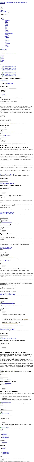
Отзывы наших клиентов (5, 436)
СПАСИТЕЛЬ (7, 31)
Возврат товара (4, 447)
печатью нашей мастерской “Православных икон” (10, 323)
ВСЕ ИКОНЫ (6, 36)
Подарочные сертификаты (5, 452)
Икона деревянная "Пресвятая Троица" (5, 248)
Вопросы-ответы (4, 434)
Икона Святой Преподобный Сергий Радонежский (7, 294)
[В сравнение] (2, 405)
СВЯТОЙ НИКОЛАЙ (7, 35)
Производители (4, 451)
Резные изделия (6, 30)
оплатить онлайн (25, 319)
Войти (1, 8)
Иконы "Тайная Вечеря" (6, 22)
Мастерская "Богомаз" (10, 83)
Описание (3, 94)
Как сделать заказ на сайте (5, 435)
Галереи (3, 19)
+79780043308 (3, 50)
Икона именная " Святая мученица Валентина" (7, 174)
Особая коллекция (6, 28)
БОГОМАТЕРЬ (7, 20)
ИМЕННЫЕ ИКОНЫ (7, 41)
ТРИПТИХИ (7, 44)
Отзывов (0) (3, 95)
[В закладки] (1, 405)
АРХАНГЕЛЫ (7, 37)
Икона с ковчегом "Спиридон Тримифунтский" (8, 53)
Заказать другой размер (3, 129)
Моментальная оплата (5, 438)
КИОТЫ (6, 42)
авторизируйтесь (6, 123)
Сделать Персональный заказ (4, 219)
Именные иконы (6, 27)
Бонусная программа (5, 433)
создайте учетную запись (13, 123)
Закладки (3, 443)
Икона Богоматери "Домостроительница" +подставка (8, 370)
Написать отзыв (5, 80)
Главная (3, 17)
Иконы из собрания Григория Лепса (6, 24)
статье (10, 327)
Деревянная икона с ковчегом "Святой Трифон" (7, 329)
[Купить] (0, 139)
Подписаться (2, 460)
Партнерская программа (5, 437)
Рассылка (3, 454)
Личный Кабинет (4, 442)
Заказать (9, 119)
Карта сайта (3, 448)
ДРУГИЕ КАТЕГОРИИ (7, 46)
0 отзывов (1, 80)
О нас (3, 18)
